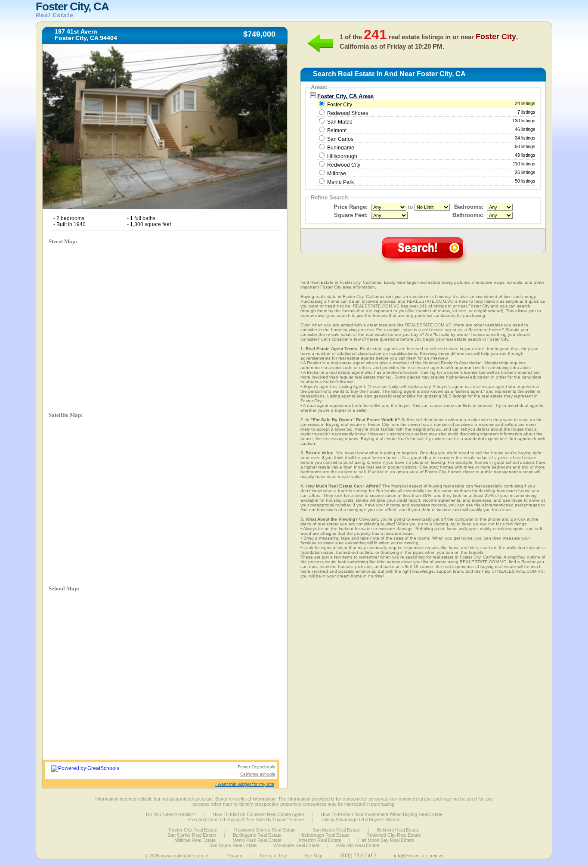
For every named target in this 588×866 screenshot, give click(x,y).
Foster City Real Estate (193, 829)
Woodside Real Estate (296, 845)
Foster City (430, 104)
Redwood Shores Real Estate (265, 829)
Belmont (337, 130)
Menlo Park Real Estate (257, 840)
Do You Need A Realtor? (171, 814)
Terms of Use (273, 855)
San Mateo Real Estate (336, 829)
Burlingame (340, 148)
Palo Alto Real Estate (357, 845)
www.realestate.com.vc (185, 855)
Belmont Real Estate (398, 829)
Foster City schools (256, 766)
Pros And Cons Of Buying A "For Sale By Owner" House (245, 819)
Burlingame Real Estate (257, 835)
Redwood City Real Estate (393, 835)
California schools (257, 774)
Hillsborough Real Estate (324, 835)
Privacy (234, 855)
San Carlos (340, 139)
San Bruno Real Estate (233, 845)
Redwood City (343, 165)
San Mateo (340, 122)
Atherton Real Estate (319, 840)
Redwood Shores (347, 113)
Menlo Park (340, 182)
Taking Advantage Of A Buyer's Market (361, 819)
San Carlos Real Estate (191, 835)
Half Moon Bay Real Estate (386, 840)
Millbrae (336, 174)
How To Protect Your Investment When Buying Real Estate (382, 814)
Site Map (313, 855)
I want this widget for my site (244, 784)
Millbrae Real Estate (195, 840)
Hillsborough (342, 156)
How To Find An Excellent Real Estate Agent (258, 814)
